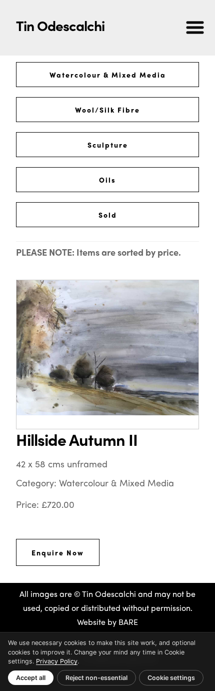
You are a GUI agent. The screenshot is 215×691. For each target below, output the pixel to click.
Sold (107, 215)
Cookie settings (171, 677)
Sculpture (108, 145)
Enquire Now (58, 552)
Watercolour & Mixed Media (108, 75)
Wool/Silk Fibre (107, 110)
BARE (128, 621)
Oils (107, 180)
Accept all (31, 677)
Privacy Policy (57, 661)
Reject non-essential (97, 677)
